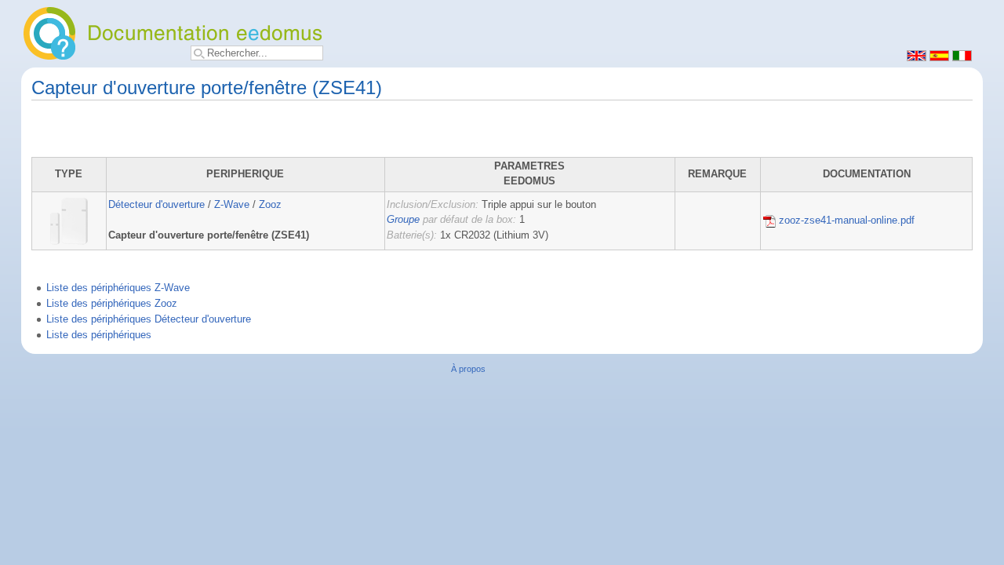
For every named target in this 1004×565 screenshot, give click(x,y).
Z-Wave (231, 204)
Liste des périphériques (98, 335)
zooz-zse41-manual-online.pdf (845, 220)
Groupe (403, 219)
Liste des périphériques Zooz (111, 303)
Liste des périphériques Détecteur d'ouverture (148, 319)
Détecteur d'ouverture (156, 204)
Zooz (270, 204)
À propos (468, 369)
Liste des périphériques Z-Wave (118, 287)
